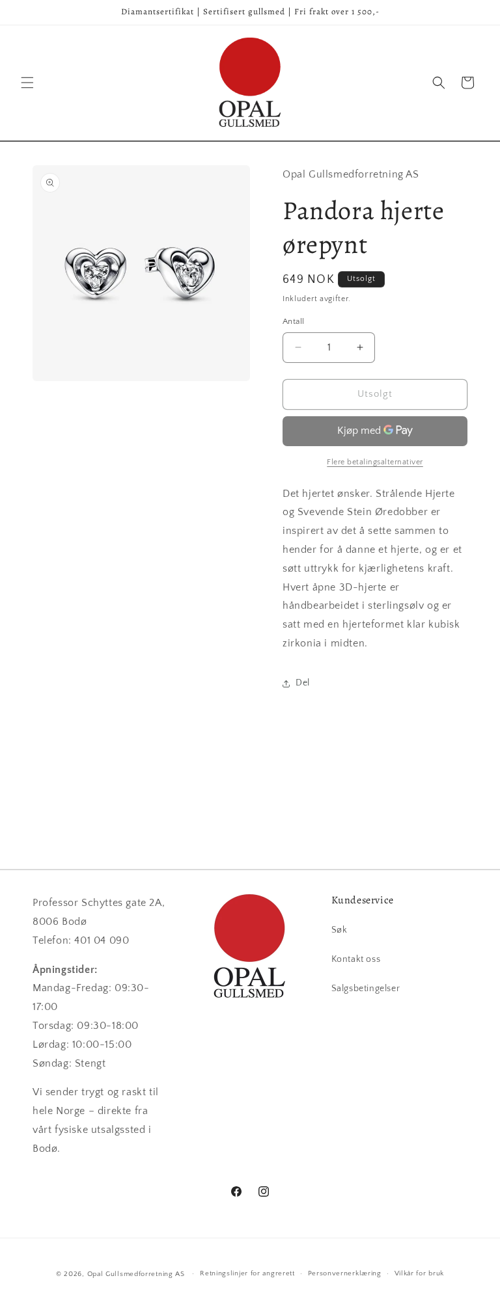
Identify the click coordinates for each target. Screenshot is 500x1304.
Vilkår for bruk (420, 1273)
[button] (27, 82)
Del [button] (303, 683)
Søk (339, 930)
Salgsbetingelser (365, 988)
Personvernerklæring (345, 1273)
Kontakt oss (356, 959)
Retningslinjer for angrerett (247, 1273)
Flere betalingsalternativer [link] (375, 462)
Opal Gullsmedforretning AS (136, 1274)
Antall (293, 321)
